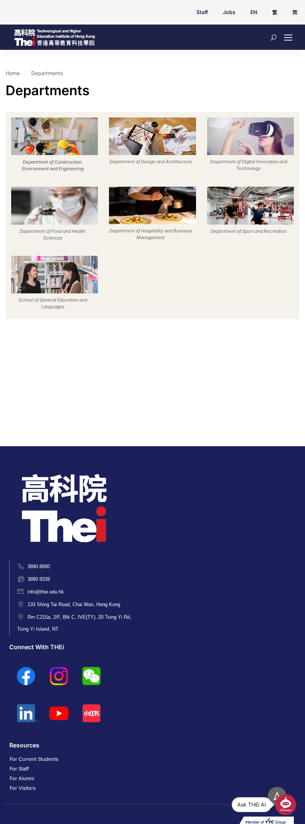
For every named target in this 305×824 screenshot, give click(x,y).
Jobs (229, 12)
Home (13, 73)
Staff (202, 12)
